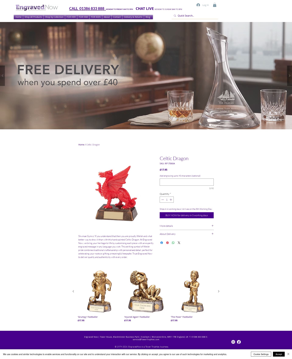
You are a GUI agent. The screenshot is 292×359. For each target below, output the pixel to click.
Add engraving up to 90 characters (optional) (180, 175)
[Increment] (171, 199)
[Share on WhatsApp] (173, 243)
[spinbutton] (166, 199)
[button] (214, 5)
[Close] (288, 354)
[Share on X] (179, 243)
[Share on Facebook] (161, 243)
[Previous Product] (73, 291)
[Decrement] (162, 199)
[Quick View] (99, 291)
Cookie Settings (261, 354)
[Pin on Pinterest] (167, 243)
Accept (279, 354)
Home (81, 144)
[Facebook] (239, 342)
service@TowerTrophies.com (146, 339)
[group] (146, 296)
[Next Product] (219, 291)
